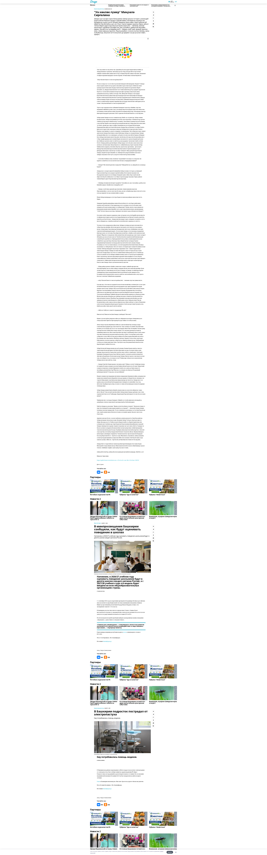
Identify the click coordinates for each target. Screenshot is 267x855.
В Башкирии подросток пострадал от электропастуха (139, 5)
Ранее (98, 781)
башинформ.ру (107, 641)
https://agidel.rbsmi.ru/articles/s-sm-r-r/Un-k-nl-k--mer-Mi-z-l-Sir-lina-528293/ (118, 460)
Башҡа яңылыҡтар (99, 9)
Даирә (93, 1)
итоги (124, 632)
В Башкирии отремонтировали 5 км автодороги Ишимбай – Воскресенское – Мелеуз (161, 5)
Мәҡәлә (92, 5)
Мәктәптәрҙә (97, 523)
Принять (170, 852)
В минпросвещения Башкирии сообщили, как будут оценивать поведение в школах (116, 5)
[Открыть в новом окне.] (100, 472)
